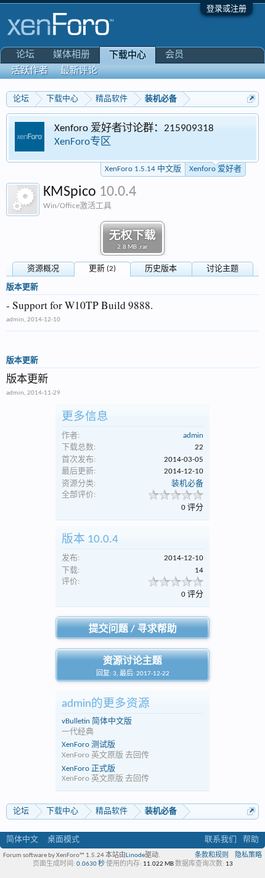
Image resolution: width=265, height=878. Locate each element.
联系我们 (221, 840)
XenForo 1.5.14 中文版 (143, 169)
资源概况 (43, 269)
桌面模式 (63, 840)
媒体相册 (71, 55)
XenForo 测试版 (88, 745)
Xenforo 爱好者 (215, 169)
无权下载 (132, 240)
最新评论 (78, 71)
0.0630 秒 (90, 864)
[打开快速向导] (251, 99)
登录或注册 (226, 9)
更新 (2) (102, 269)
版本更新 (22, 287)
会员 (174, 55)
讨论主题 (222, 269)
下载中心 (127, 55)
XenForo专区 (82, 142)
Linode (135, 855)
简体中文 (22, 840)
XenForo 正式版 (88, 769)
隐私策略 (248, 855)
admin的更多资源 (106, 704)
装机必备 (187, 484)
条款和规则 (212, 855)
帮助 (251, 840)
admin (15, 319)
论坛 (25, 55)
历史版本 (161, 269)
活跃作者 (29, 71)
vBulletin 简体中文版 (97, 721)
